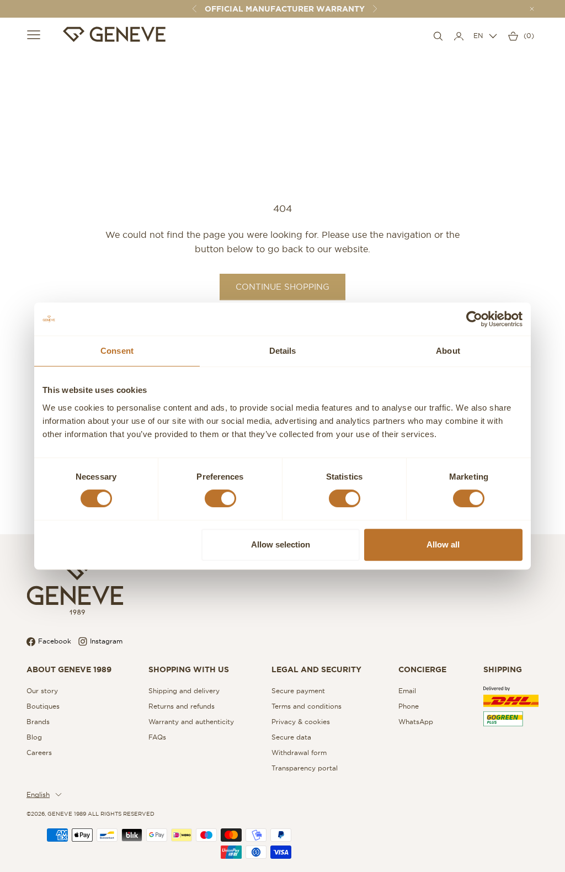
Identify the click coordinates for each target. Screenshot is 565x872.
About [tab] (448, 350)
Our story (42, 690)
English (38, 794)
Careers (39, 752)
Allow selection (280, 544)
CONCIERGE (422, 669)
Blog (34, 737)
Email (407, 690)
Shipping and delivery (184, 690)
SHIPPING (502, 669)
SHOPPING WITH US (188, 669)
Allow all (443, 544)
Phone (408, 706)
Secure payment (298, 690)
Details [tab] (282, 350)
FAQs (157, 737)
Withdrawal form (299, 752)
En (478, 35)
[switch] (220, 498)
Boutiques (43, 706)
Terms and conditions (306, 706)
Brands (38, 721)
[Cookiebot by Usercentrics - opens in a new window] (474, 319)
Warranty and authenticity (191, 721)
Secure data (291, 737)
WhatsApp (415, 721)
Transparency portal (304, 768)
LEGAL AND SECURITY (316, 669)
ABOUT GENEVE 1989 (68, 669)
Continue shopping (282, 286)
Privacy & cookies (300, 721)
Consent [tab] (117, 350)
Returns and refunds (181, 706)
